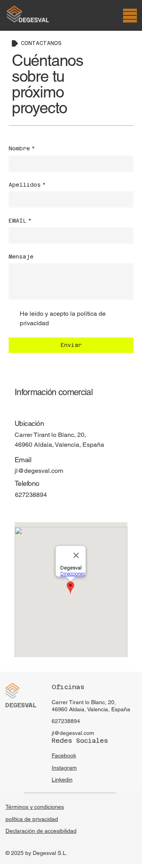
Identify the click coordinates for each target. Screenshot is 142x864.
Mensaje (21, 256)
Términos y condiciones (35, 807)
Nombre (22, 148)
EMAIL (20, 220)
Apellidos (27, 185)
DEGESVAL (20, 705)
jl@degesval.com (39, 470)
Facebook (64, 755)
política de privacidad (32, 819)
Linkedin (62, 779)
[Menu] (130, 15)
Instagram (64, 768)
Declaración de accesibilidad (41, 831)
